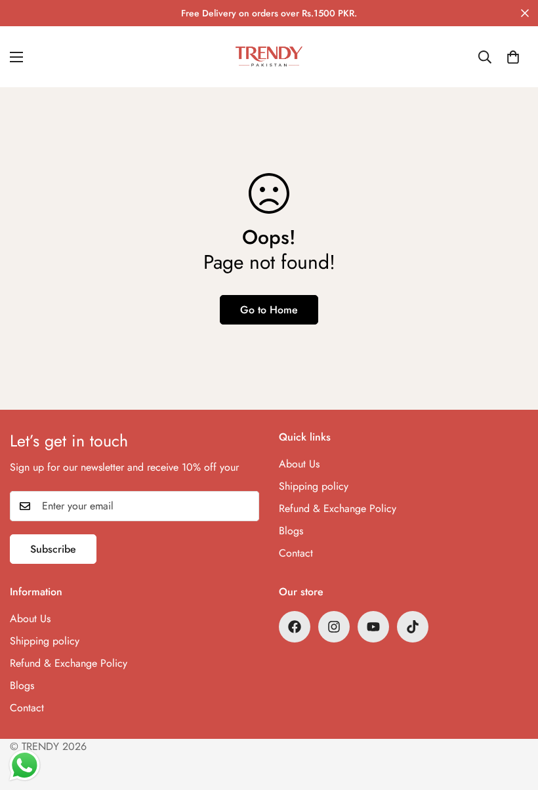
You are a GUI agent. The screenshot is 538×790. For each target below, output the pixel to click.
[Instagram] (334, 626)
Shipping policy (313, 486)
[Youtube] (373, 626)
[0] (513, 57)
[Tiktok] (412, 626)
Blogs (291, 530)
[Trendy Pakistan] (269, 56)
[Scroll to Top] (512, 718)
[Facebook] (294, 626)
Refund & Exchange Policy (337, 508)
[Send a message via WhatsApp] (25, 765)
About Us (299, 463)
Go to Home (269, 309)
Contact (296, 553)
